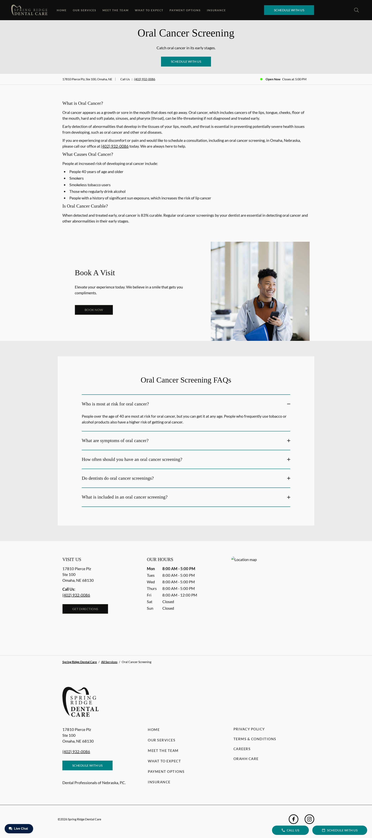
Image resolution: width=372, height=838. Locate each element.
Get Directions (85, 609)
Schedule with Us (289, 10)
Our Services (84, 10)
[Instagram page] (309, 819)
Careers (242, 749)
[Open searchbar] (356, 10)
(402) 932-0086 (144, 79)
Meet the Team (115, 10)
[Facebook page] (293, 819)
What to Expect (149, 10)
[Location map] (270, 598)
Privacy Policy (249, 729)
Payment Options (185, 10)
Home (62, 10)
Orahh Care (246, 759)
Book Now (94, 310)
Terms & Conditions (254, 739)
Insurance (216, 10)
